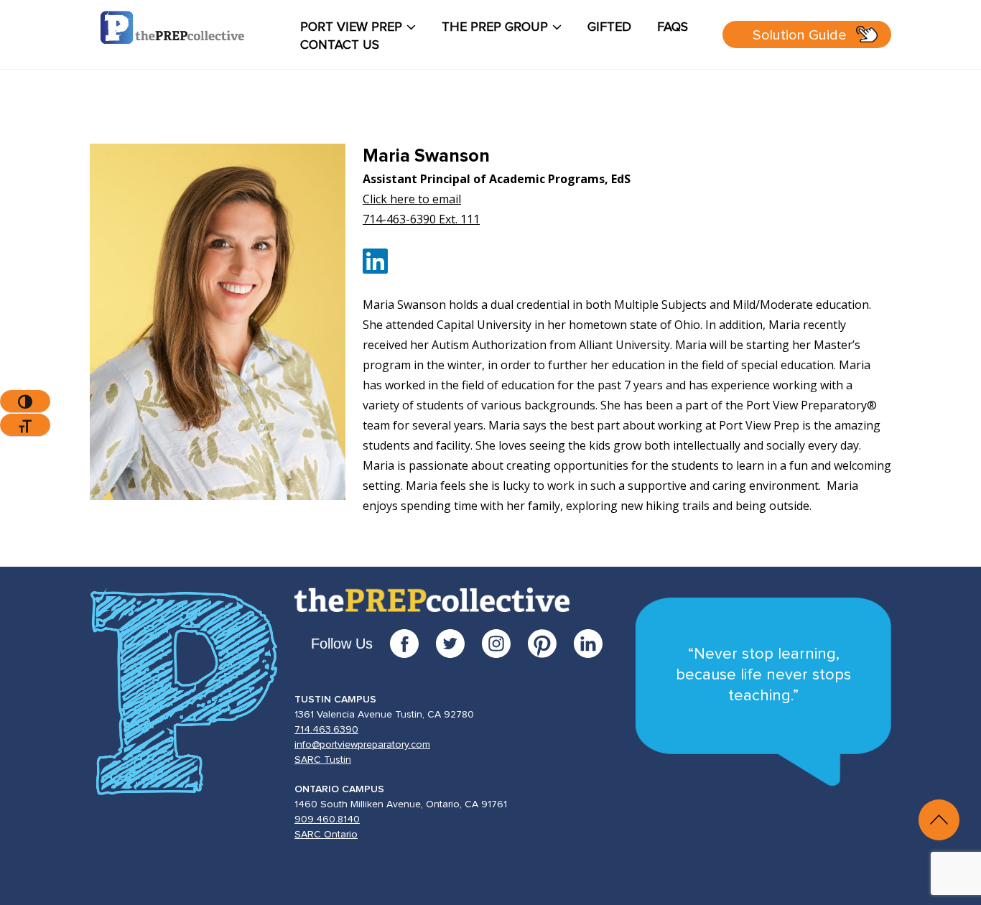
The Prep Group (495, 27)
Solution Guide (800, 35)
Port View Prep (351, 27)
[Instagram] (505, 643)
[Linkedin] (375, 267)
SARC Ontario (326, 835)
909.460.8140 (327, 819)
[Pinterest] (551, 643)
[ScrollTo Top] (939, 819)
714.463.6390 (326, 730)
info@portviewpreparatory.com (362, 745)
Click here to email (412, 199)
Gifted (609, 27)
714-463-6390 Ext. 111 (421, 219)
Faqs (672, 27)
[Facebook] (413, 643)
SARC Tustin (322, 760)
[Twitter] (459, 643)
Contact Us (339, 45)
